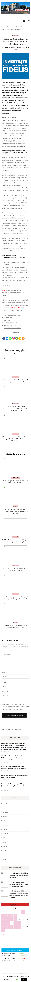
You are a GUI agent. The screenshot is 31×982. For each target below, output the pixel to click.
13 (15, 919)
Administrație (6, 808)
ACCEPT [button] (24, 979)
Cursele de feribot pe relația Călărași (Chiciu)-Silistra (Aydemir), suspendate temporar (13, 786)
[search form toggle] (29, 20)
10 (3, 919)
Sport (4, 859)
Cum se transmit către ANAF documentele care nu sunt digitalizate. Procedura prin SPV (15, 408)
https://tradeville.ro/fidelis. (12, 328)
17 (3, 923)
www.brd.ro (8, 320)
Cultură (4, 821)
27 (15, 926)
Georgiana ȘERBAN (9, 47)
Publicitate (5, 846)
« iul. (3, 934)
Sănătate (15, 536)
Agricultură (5, 812)
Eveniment (5, 833)
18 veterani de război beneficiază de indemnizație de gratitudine (15, 626)
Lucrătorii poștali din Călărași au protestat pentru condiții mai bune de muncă (15, 511)
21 (19, 923)
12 (11, 919)
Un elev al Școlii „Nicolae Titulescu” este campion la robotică (15, 569)
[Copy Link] (19, 337)
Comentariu (6, 654)
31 (3, 930)
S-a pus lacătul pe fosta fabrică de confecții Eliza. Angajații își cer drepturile (19, 875)
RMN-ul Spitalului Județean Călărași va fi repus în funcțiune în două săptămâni (15, 541)
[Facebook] (3, 337)
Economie (15, 35)
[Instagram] (13, 337)
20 (15, 923)
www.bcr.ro (8, 318)
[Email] (16, 337)
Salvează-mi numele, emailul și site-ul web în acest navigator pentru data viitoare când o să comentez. (15, 706)
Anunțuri (5, 816)
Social (15, 506)
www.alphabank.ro (10, 323)
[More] (23, 337)
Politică (4, 842)
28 (19, 926)
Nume (4, 673)
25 (7, 926)
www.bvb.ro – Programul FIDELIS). (16, 325)
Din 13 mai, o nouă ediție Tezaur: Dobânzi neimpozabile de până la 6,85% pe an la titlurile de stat (15, 439)
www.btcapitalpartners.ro (13, 315)
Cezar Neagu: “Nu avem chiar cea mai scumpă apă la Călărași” (15, 482)
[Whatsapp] (10, 337)
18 (7, 923)
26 (11, 926)
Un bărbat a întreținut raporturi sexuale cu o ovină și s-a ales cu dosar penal (19, 884)
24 (3, 926)
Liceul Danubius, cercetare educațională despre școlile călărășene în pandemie (15, 598)
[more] (23, 338)
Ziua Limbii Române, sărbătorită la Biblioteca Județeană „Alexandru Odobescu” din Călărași (12, 758)
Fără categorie (6, 838)
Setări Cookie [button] (15, 979)
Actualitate (15, 477)
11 (7, 919)
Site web (5, 692)
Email (4, 682)
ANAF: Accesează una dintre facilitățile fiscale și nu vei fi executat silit (15, 381)
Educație (15, 565)
